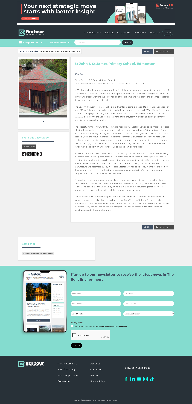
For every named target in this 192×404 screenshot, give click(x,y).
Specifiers (109, 32)
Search (128, 42)
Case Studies (32, 51)
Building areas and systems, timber (38, 253)
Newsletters (139, 32)
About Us (155, 32)
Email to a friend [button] (29, 147)
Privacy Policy (77, 323)
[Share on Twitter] (29, 154)
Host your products (67, 375)
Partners (95, 375)
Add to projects (165, 51)
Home (21, 51)
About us (95, 363)
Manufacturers (92, 32)
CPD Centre (123, 32)
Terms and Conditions (104, 326)
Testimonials (63, 381)
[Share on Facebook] (24, 154)
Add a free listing (66, 369)
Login (167, 32)
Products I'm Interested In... (60, 43)
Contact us (96, 369)
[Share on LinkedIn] (34, 154)
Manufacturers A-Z (67, 363)
